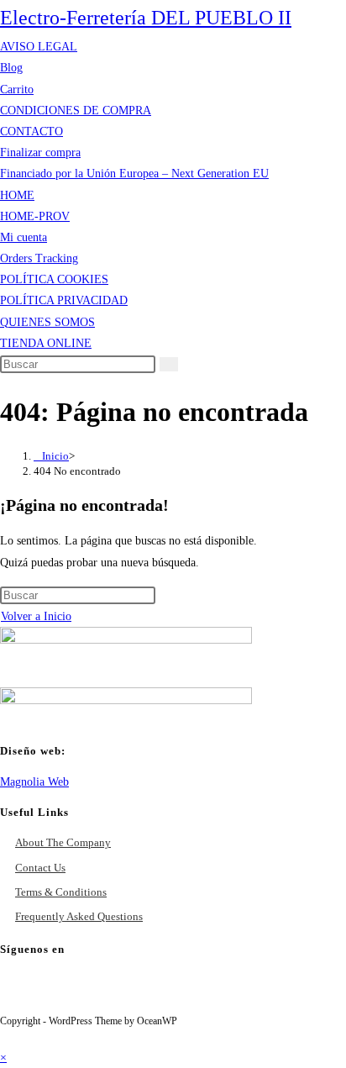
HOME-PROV (35, 216)
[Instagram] (118, 992)
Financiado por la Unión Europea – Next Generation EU (134, 173)
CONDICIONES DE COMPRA (75, 110)
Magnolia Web (34, 782)
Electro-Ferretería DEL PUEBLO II (145, 18)
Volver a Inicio (36, 616)
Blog (11, 67)
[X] (24, 992)
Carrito (17, 89)
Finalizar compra (40, 152)
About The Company (63, 842)
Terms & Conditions (61, 892)
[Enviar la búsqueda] (169, 364)
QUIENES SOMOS (47, 322)
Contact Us (40, 867)
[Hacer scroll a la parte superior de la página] (4, 1036)
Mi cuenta (23, 237)
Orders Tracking (39, 258)
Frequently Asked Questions (79, 916)
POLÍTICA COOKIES (54, 279)
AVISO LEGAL (38, 46)
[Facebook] (71, 992)
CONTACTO (31, 131)
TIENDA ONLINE (46, 343)
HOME (17, 195)
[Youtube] (165, 992)
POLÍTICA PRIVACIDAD (64, 300)
